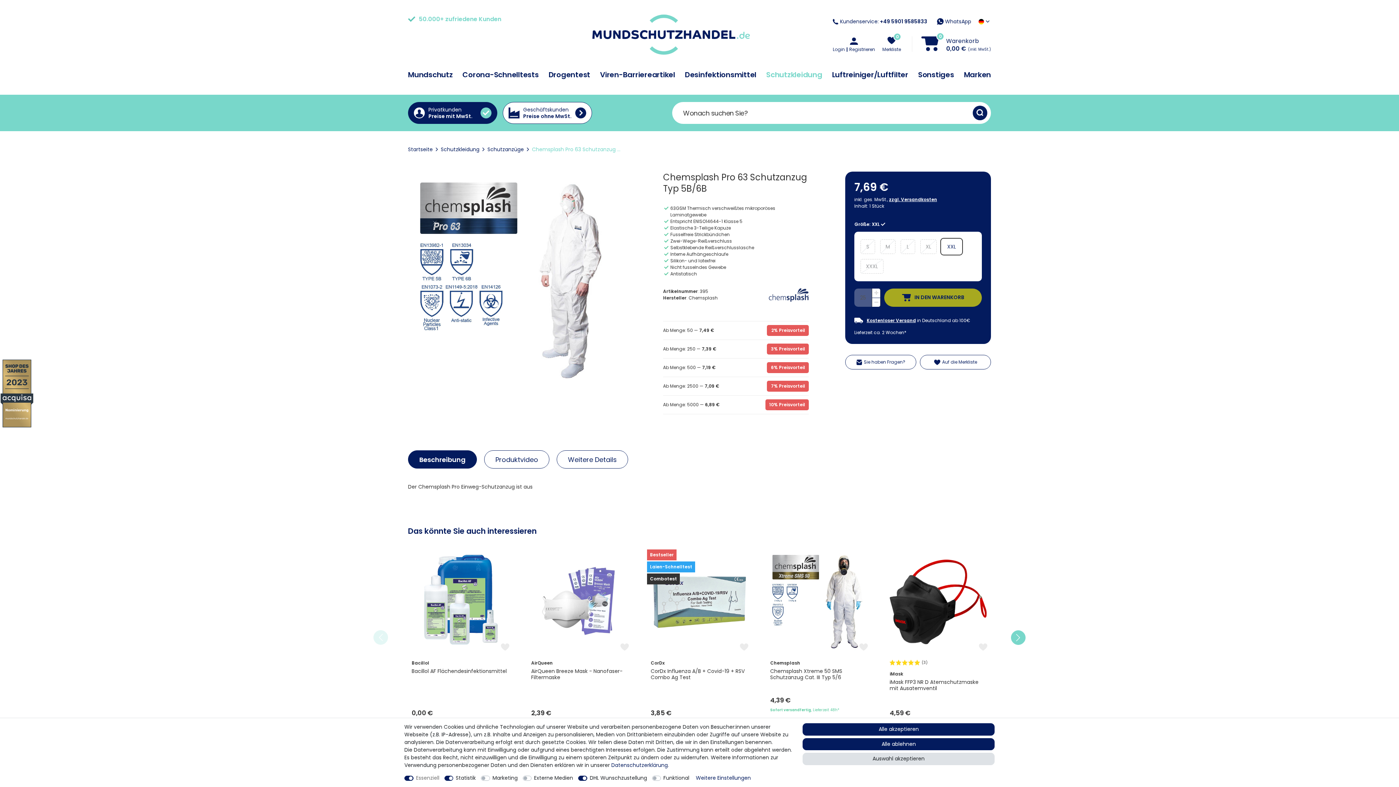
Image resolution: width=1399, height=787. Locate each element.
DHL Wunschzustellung (618, 778)
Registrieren (862, 49)
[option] (460, 637)
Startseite (420, 149)
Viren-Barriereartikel (637, 75)
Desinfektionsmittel (720, 75)
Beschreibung (442, 459)
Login (839, 49)
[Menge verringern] (876, 302)
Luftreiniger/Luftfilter (870, 75)
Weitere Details (592, 459)
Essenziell (427, 778)
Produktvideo (516, 459)
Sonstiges (936, 75)
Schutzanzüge (505, 149)
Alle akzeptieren (899, 729)
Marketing (505, 778)
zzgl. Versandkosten (913, 199)
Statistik (466, 778)
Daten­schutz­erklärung (639, 765)
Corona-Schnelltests (500, 75)
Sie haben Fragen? (884, 362)
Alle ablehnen (899, 744)
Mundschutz (430, 75)
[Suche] (980, 113)
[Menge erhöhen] (876, 293)
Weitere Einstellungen (723, 778)
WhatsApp (957, 21)
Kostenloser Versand (891, 320)
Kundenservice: (883, 21)
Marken (977, 75)
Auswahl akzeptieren (899, 758)
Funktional (676, 778)
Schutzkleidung (794, 75)
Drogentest (570, 75)
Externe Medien (553, 778)
